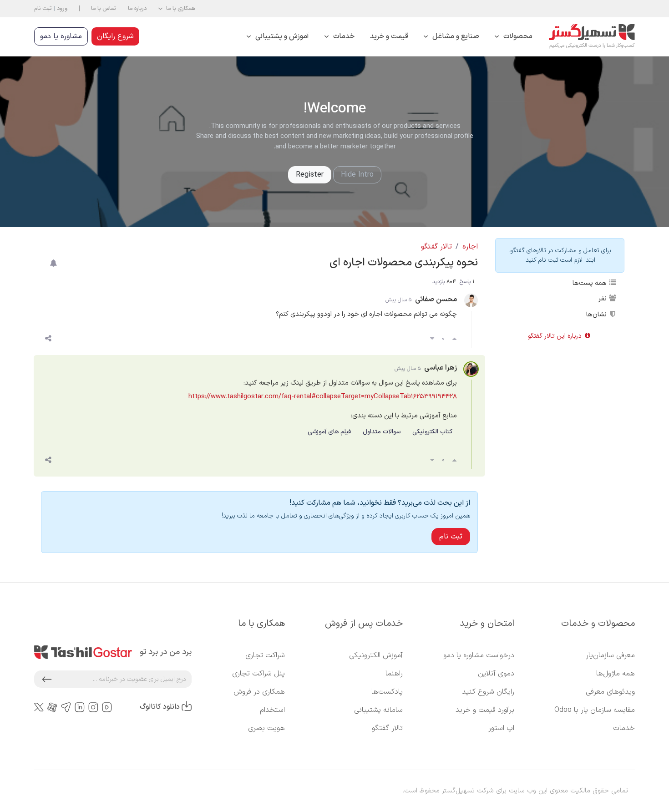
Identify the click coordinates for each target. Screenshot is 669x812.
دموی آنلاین (496, 673)
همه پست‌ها (590, 283)
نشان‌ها (597, 315)
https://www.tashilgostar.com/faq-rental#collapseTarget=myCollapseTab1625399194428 (322, 396)
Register (310, 174)
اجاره (470, 246)
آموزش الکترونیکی (376, 655)
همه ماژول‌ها (615, 673)
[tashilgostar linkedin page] (80, 707)
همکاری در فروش (259, 691)
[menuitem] (513, 36)
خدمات (624, 728)
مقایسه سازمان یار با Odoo (594, 710)
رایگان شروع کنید (488, 691)
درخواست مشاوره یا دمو (478, 655)
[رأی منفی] (432, 339)
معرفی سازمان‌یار (610, 655)
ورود (62, 8)
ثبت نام (43, 8)
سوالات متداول (381, 431)
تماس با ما (103, 8)
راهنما (394, 673)
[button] (176, 8)
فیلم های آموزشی (329, 431)
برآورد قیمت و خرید (485, 710)
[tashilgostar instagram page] (93, 707)
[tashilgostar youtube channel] (107, 707)
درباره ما (137, 8)
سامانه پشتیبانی (378, 710)
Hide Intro (357, 174)
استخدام (272, 710)
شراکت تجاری (265, 655)
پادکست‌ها (387, 691)
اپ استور (501, 728)
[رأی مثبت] (454, 339)
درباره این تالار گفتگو (555, 336)
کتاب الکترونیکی (432, 431)
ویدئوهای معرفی (610, 691)
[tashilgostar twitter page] (39, 707)
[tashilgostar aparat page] (52, 707)
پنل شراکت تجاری (258, 673)
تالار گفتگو (436, 246)
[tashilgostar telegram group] (66, 707)
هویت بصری (266, 728)
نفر (603, 299)
